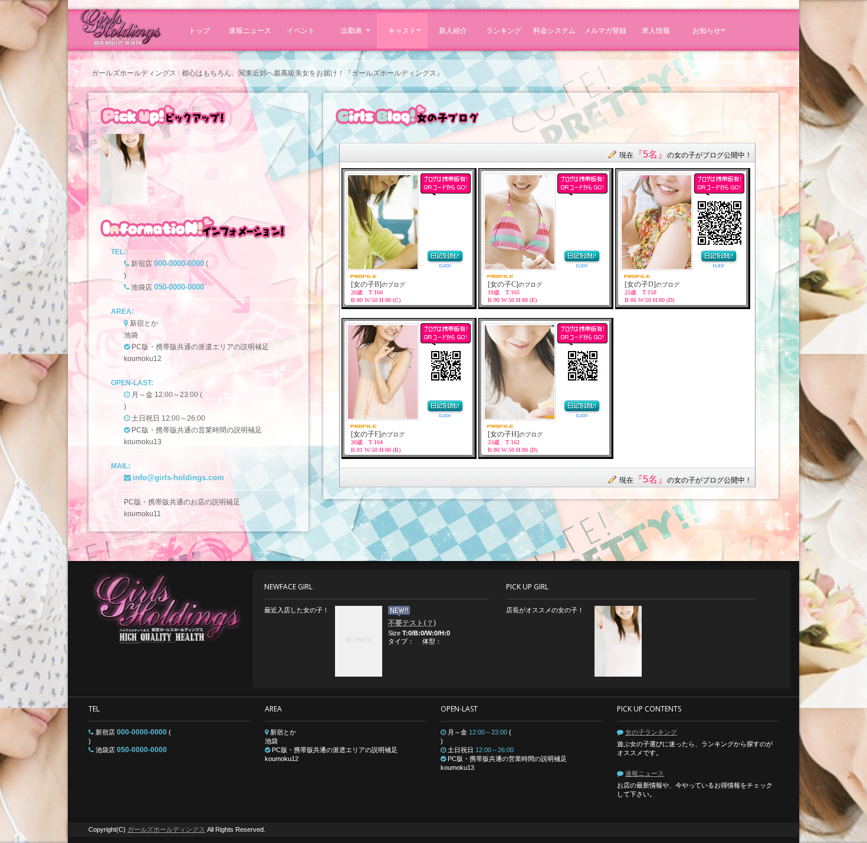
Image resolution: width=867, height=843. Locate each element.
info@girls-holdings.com (178, 477)
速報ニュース (644, 773)
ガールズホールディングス (166, 829)
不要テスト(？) (412, 623)
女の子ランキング (651, 732)
